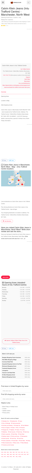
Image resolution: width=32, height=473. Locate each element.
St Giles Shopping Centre (8, 375)
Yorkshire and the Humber (8, 445)
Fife (18, 427)
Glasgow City (5, 429)
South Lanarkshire (7, 440)
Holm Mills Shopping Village (9, 359)
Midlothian (5, 432)
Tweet (12, 160)
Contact (4, 408)
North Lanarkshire (6, 434)
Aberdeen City (6, 421)
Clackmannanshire (16, 423)
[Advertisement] (16, 46)
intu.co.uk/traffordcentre (24, 83)
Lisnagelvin (5, 370)
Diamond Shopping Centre (9, 377)
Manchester (27, 81)
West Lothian (17, 442)
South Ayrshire (6, 438)
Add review (5, 277)
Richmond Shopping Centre (9, 366)
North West (27, 79)
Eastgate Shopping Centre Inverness (11, 357)
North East (20, 432)
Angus (20, 421)
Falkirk (13, 427)
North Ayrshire (12, 432)
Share (4, 160)
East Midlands (25, 425)
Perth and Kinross (15, 436)
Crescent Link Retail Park (8, 372)
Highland (12, 429)
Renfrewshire (24, 436)
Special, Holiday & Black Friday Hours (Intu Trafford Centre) (16, 341)
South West (15, 440)
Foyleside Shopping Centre (9, 368)
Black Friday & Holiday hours (10, 406)
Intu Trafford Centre (25, 69)
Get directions (7, 221)
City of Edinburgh (6, 423)
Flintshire (23, 427)
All (20, 456)
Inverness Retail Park (7, 362)
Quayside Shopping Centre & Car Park (12, 364)
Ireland (18, 429)
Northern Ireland (6, 436)
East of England (6, 427)
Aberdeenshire (14, 421)
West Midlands (25, 442)
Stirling (28, 440)
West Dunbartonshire (7, 442)
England (28, 77)
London (23, 429)
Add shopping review (6, 105)
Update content (6, 410)
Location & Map (5, 100)
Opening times (5, 96)
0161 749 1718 (6, 75)
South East (13, 438)
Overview (3, 92)
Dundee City (17, 425)
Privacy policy (6, 412)
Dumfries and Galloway (8, 425)
